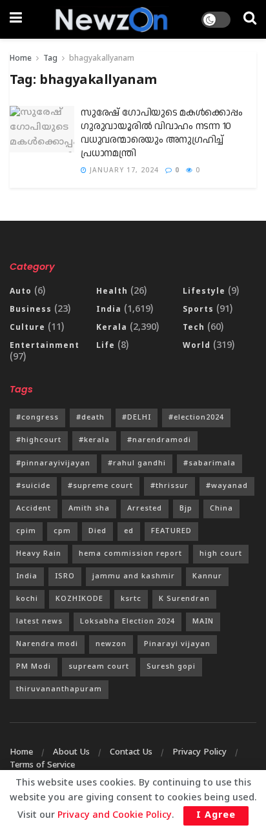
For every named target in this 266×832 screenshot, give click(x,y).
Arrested (144, 508)
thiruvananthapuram (59, 689)
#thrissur (169, 486)
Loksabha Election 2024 (127, 621)
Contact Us (131, 752)
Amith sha (89, 508)
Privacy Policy (199, 752)
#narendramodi (159, 440)
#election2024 (196, 417)
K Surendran (184, 599)
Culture (27, 328)
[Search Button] (249, 19)
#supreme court (100, 486)
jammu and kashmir (133, 576)
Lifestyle (204, 292)
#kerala (94, 440)
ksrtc (131, 599)
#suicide (33, 486)
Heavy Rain (38, 553)
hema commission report (130, 553)
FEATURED (171, 531)
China (221, 508)
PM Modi (33, 666)
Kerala (111, 328)
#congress (37, 417)
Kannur (207, 576)
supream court (98, 666)
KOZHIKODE (79, 599)
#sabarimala (209, 463)
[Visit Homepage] (111, 19)
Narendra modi (47, 644)
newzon (111, 644)
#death (90, 417)
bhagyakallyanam (101, 59)
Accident (33, 508)
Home (21, 59)
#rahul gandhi (137, 463)
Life (105, 346)
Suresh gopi (171, 666)
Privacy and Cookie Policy (114, 816)
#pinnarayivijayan (53, 463)
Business (31, 310)
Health (112, 292)
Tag (50, 59)
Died (97, 531)
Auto (21, 292)
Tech (194, 328)
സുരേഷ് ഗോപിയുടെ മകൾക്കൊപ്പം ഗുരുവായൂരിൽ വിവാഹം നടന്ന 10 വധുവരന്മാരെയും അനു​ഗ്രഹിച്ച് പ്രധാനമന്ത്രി (162, 133)
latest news (39, 621)
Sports (198, 310)
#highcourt (38, 440)
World (196, 346)
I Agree (216, 816)
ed (129, 531)
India (108, 310)
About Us (71, 752)
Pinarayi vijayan (177, 644)
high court (221, 553)
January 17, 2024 (123, 171)
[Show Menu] (16, 19)
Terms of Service (42, 765)
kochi (27, 599)
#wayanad (227, 486)
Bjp (185, 508)
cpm (62, 531)
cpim (26, 531)
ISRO (65, 576)
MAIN (203, 621)
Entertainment (44, 346)
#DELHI (136, 417)
